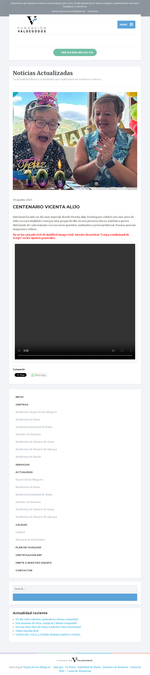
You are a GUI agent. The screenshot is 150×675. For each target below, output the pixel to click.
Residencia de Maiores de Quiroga (36, 449)
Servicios (23, 464)
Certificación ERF (29, 555)
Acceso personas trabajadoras (68, 11)
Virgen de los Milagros (29, 479)
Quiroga (58, 667)
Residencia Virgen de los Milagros (36, 412)
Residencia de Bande (28, 456)
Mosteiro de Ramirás (28, 434)
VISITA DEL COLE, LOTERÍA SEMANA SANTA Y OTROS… (48, 634)
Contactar (93, 11)
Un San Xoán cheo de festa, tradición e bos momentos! (48, 627)
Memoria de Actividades (30, 539)
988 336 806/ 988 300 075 (77, 52)
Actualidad (24, 472)
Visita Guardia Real (27, 630)
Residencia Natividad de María (34, 427)
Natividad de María (89, 667)
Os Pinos (70, 667)
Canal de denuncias (79, 671)
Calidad (21, 524)
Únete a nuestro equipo (34, 562)
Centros (22, 404)
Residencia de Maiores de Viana (35, 441)
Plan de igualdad (28, 547)
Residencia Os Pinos (28, 419)
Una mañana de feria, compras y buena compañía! (46, 623)
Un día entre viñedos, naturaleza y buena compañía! (47, 619)
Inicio (20, 396)
